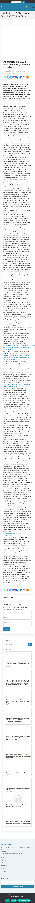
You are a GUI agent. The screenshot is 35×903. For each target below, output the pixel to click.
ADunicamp (6, 845)
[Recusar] (33, 898)
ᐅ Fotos (3, 868)
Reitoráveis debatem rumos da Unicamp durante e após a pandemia (17, 805)
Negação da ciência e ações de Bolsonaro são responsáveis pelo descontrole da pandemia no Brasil (18, 738)
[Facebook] (17, 77)
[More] (27, 77)
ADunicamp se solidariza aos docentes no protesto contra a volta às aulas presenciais (18, 822)
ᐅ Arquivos (4, 865)
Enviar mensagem (17, 887)
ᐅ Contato (4, 874)
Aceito (7, 900)
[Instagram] (14, 77)
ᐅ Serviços (4, 860)
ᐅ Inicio (3, 857)
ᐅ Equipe (3, 871)
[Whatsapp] (5, 77)
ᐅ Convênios (4, 862)
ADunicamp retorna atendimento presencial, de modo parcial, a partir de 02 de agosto (18, 701)
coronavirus (31, 16)
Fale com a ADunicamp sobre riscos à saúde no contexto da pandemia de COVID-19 (18, 663)
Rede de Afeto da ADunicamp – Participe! (17, 772)
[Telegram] (8, 77)
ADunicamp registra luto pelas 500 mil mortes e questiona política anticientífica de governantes (18, 756)
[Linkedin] (20, 77)
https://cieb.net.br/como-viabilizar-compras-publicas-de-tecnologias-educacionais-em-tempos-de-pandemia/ (16, 357)
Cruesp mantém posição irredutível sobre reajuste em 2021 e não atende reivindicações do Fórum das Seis (17, 719)
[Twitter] (11, 77)
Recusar (14, 900)
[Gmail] (24, 77)
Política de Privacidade (24, 900)
